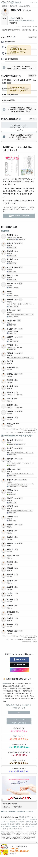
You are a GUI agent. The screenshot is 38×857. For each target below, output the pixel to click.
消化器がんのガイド (19, 768)
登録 (19, 712)
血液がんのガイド (19, 736)
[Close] (37, 842)
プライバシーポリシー (21, 819)
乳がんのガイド (19, 728)
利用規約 (6, 683)
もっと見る (19, 130)
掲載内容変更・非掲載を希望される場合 (19, 30)
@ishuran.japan (20, 659)
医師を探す (13, 6)
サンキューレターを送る (20, 216)
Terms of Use (9, 836)
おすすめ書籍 (24, 705)
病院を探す (5, 6)
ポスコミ (25, 207)
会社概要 (21, 817)
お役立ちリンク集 (19, 708)
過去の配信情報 (11, 705)
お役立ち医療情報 (24, 6)
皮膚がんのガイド (19, 760)
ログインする (33, 2)
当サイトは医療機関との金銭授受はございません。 (18, 811)
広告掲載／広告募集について (13, 826)
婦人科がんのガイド (19, 744)
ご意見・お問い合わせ (19, 723)
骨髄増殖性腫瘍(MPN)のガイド (19, 752)
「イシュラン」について (19, 719)
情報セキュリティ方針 (17, 822)
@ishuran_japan (21, 670)
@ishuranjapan (20, 664)
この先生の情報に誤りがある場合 (26, 26)
